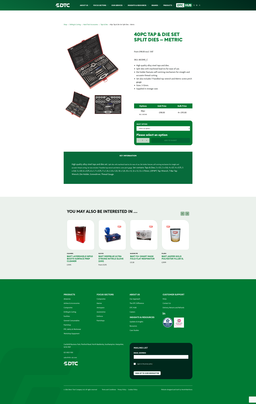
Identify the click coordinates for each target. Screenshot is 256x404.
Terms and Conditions (109, 390)
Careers (132, 312)
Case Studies (134, 330)
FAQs (165, 299)
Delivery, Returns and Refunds (173, 307)
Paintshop (67, 325)
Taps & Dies (104, 24)
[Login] (199, 5)
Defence (100, 316)
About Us (84, 5)
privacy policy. (149, 364)
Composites (68, 307)
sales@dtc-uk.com (70, 357)
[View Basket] (196, 5)
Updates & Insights (136, 322)
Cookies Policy (132, 390)
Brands (155, 5)
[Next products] (187, 214)
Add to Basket (170, 140)
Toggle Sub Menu (90, 5)
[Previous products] (183, 214)
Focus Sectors (99, 5)
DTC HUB (133, 307)
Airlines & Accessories (72, 303)
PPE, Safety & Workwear (72, 329)
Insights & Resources (137, 5)
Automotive (101, 312)
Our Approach (135, 299)
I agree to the (145, 364)
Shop (65, 24)
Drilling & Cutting (75, 24)
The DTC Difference (137, 303)
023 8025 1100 (68, 352)
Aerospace (100, 307)
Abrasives (67, 299)
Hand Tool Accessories (90, 24)
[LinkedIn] (164, 313)
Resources (133, 326)
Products (167, 5)
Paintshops (101, 320)
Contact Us (167, 303)
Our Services (117, 5)
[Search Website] (194, 5)
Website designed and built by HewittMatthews (176, 390)
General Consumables (72, 320)
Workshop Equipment (71, 333)
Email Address (140, 353)
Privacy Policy (122, 390)
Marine (99, 303)
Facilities (67, 316)
